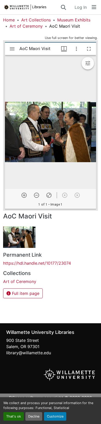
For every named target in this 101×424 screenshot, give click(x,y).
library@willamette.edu (28, 352)
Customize (55, 416)
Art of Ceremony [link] (26, 26)
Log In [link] (81, 7)
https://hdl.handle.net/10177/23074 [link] (37, 263)
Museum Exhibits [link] (73, 19)
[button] (31, 7)
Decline (33, 416)
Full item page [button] (25, 293)
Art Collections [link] (36, 19)
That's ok (13, 416)
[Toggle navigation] (94, 7)
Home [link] (9, 19)
